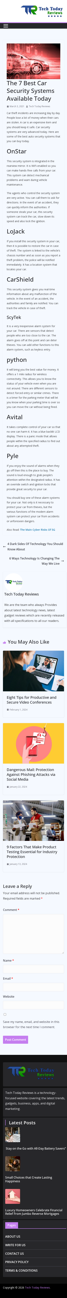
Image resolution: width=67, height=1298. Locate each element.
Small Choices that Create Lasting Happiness (28, 1179)
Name (8, 960)
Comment (11, 910)
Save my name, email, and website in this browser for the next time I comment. (31, 1024)
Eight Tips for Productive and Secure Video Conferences (31, 700)
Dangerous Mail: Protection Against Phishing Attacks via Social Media (31, 774)
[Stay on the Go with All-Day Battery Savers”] (35, 1134)
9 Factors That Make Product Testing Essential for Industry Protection (32, 851)
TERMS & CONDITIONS (21, 1270)
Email (8, 978)
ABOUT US (12, 1236)
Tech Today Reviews (39, 106)
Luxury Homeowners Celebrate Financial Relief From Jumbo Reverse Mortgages (33, 1212)
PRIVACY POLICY (16, 1262)
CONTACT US (14, 1254)
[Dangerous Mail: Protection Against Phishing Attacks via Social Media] (33, 726)
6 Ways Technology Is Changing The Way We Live (34, 561)
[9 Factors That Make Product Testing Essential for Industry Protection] (33, 803)
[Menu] (6, 26)
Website (8, 996)
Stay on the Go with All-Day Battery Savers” (36, 1148)
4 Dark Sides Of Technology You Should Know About (35, 546)
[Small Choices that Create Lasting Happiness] (35, 1163)
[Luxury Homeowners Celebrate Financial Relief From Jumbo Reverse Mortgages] (35, 1196)
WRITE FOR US (15, 1245)
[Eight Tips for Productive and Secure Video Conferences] (33, 653)
